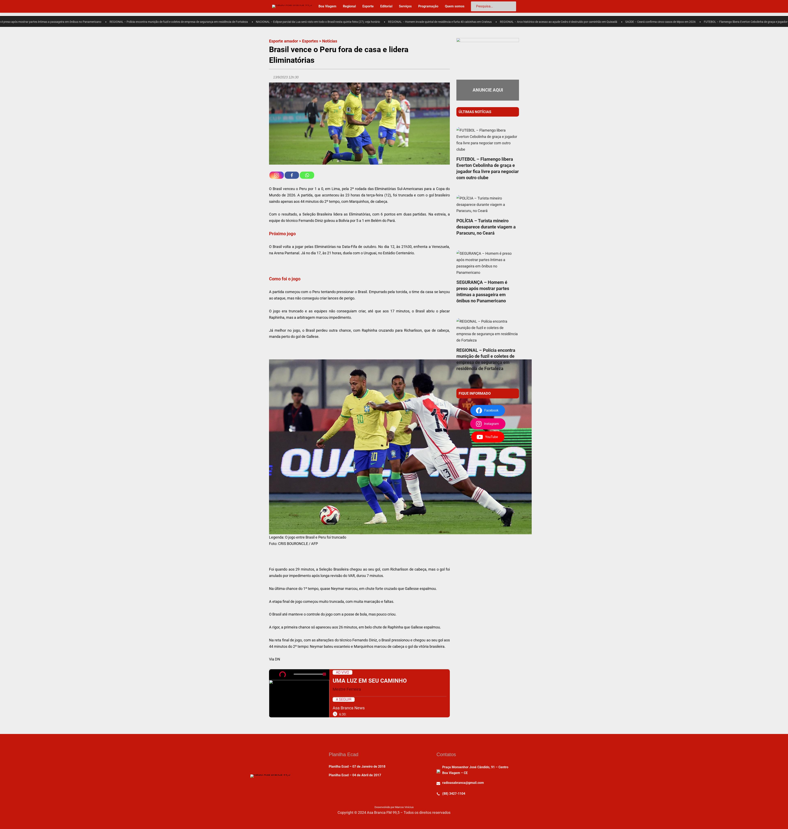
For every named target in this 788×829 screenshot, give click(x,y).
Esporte (368, 6)
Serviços (405, 6)
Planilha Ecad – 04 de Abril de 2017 (355, 775)
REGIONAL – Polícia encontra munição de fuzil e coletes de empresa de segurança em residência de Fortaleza (87, 22)
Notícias (329, 41)
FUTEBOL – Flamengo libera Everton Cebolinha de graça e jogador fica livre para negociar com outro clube (680, 22)
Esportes (310, 41)
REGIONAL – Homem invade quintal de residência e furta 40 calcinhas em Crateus (349, 22)
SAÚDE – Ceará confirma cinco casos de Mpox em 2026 (569, 22)
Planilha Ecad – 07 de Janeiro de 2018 (357, 766)
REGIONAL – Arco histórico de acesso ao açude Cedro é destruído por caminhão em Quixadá (467, 22)
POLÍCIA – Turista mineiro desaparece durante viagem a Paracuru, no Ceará (486, 227)
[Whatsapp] (307, 175)
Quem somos (454, 6)
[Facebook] (292, 175)
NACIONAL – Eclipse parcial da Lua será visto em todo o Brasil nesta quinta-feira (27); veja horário (227, 22)
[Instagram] (276, 175)
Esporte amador (283, 41)
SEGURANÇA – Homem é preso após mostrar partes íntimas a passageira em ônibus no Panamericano (482, 291)
